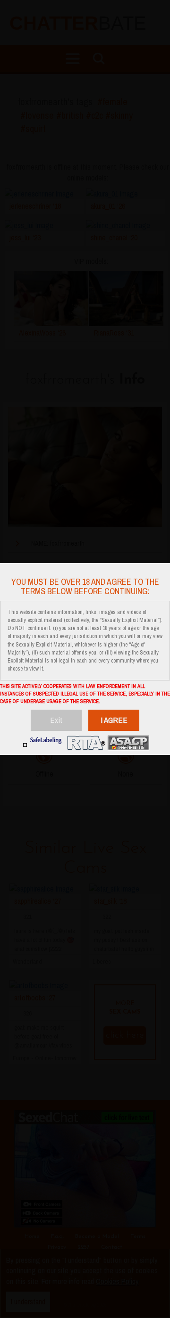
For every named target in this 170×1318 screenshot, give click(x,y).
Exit (56, 719)
